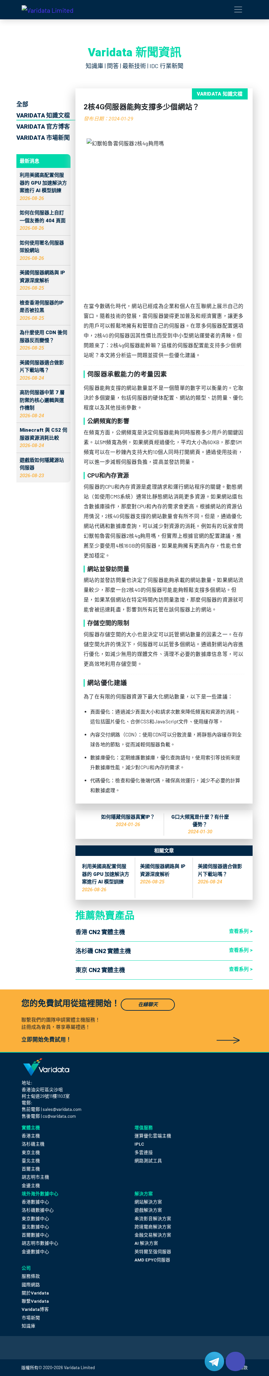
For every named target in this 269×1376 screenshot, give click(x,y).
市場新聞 (31, 1317)
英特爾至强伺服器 (152, 1251)
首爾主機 (31, 1168)
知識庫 (28, 1326)
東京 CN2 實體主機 (100, 970)
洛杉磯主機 (33, 1144)
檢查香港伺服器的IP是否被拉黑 (42, 310)
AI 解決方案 (146, 1243)
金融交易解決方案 (152, 1235)
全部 (22, 104)
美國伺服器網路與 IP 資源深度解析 (42, 280)
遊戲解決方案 (148, 1210)
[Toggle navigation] (238, 9)
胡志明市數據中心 (40, 1243)
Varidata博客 (35, 1309)
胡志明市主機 (35, 1177)
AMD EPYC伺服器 (152, 1259)
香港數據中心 (35, 1201)
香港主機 (31, 1135)
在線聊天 (148, 1004)
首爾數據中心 (35, 1235)
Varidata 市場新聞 (43, 137)
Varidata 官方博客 (43, 126)
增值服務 (143, 1127)
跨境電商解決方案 (152, 1226)
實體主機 (31, 1127)
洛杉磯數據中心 (38, 1210)
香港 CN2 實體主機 (100, 932)
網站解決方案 (148, 1201)
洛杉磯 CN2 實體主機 (103, 951)
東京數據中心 (35, 1218)
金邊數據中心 (35, 1251)
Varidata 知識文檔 (43, 115)
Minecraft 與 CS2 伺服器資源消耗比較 (43, 437)
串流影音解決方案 (152, 1218)
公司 (26, 1268)
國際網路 (31, 1284)
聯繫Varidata (35, 1301)
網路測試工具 (148, 1160)
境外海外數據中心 (40, 1193)
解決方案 (143, 1193)
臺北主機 (31, 1160)
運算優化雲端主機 (152, 1135)
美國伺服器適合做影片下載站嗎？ (42, 370)
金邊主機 (31, 1185)
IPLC (139, 1144)
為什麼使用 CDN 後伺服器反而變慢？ (43, 340)
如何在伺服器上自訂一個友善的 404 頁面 (43, 220)
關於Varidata (35, 1292)
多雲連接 (143, 1152)
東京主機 (31, 1152)
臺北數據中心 (35, 1226)
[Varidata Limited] (47, 10)
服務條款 (31, 1276)
